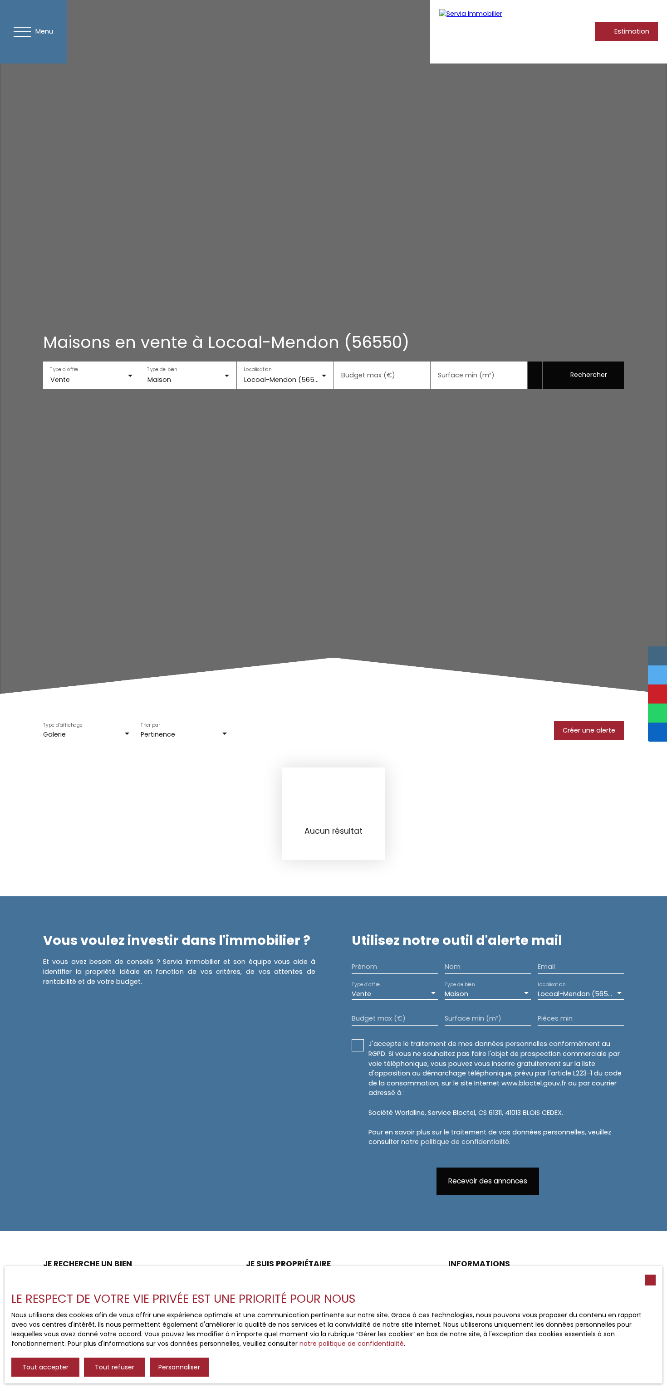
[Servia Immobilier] (487, 32)
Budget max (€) (368, 375)
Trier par (150, 725)
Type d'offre (64, 369)
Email (546, 967)
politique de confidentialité (465, 1141)
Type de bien (162, 369)
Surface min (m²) (466, 375)
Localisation (257, 369)
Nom (453, 967)
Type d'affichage (63, 725)
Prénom (364, 967)
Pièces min (555, 1018)
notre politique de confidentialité (351, 1343)
